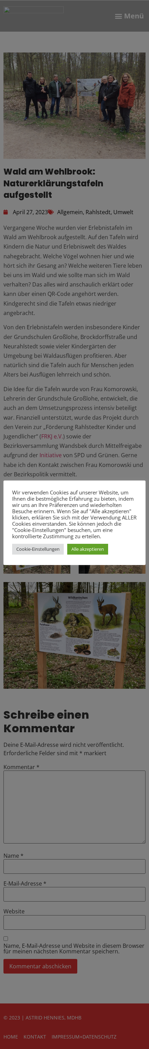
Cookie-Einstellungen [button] (38, 549)
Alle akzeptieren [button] (87, 549)
